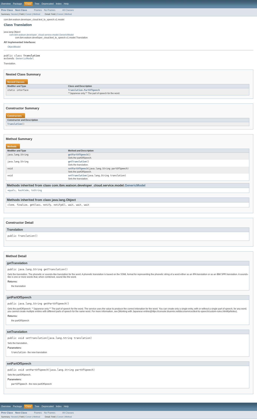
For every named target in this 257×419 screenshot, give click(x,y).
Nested (14, 14)
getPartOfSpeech (78, 154)
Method (36, 14)
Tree (37, 3)
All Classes (68, 10)
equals (11, 190)
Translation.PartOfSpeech (84, 90)
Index (59, 3)
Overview (6, 3)
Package (17, 3)
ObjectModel (14, 47)
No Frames (49, 10)
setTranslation (77, 175)
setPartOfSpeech (78, 168)
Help (66, 3)
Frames (38, 10)
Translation (14, 124)
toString (36, 190)
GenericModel (25, 58)
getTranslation (77, 161)
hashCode (23, 190)
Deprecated (48, 3)
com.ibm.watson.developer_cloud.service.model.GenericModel (41, 34)
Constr (28, 14)
